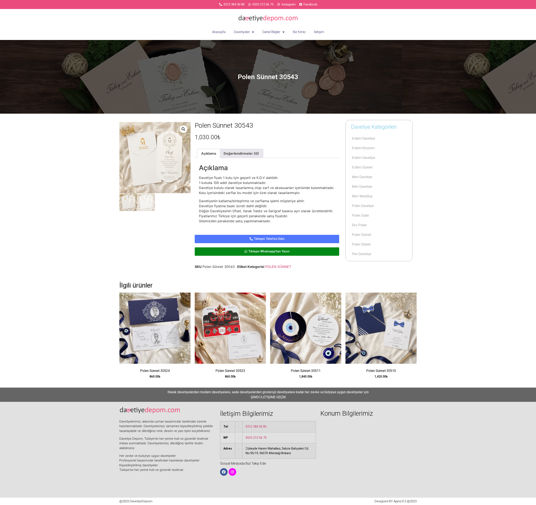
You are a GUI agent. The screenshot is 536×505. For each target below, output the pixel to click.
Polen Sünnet (361, 235)
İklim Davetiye (362, 177)
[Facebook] (224, 472)
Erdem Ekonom (363, 148)
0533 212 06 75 (256, 437)
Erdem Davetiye (363, 138)
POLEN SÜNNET (278, 267)
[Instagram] (232, 472)
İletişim (319, 32)
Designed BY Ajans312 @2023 (396, 501)
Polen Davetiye (363, 206)
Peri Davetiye (361, 254)
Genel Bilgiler (271, 32)
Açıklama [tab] (208, 153)
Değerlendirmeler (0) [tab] (241, 153)
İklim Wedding (362, 196)
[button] (183, 129)
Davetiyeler (242, 32)
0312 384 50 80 (256, 426)
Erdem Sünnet (362, 167)
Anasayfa (218, 32)
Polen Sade (360, 215)
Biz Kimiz (299, 32)
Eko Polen (359, 225)
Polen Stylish (361, 244)
